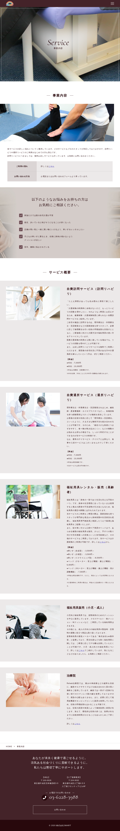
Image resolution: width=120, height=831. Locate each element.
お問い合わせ (60, 810)
